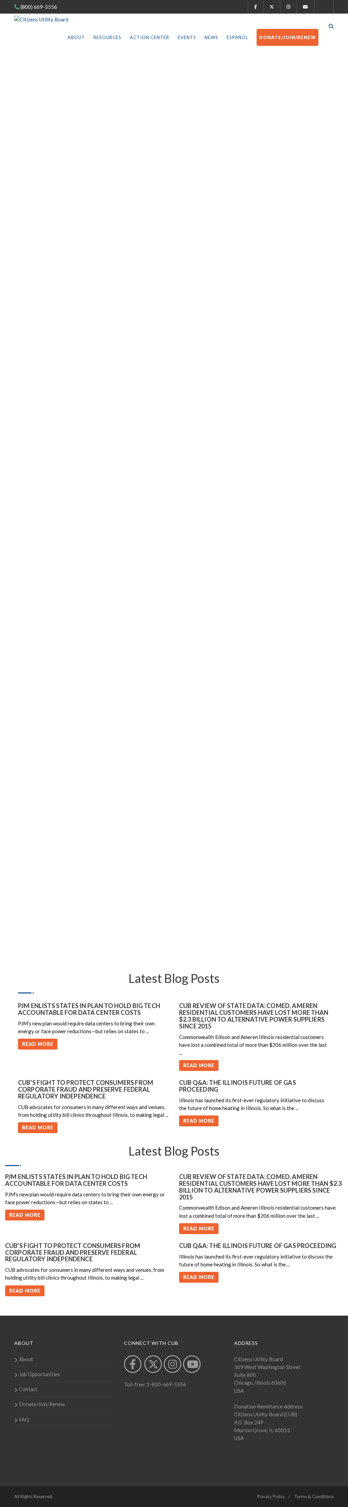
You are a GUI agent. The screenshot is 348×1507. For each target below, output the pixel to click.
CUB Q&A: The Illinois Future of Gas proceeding (237, 1086)
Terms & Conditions (314, 1496)
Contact (28, 1389)
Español (237, 37)
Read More (37, 1044)
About (76, 37)
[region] (174, 182)
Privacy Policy (271, 1496)
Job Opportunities (39, 1374)
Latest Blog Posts (174, 1150)
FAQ (24, 1419)
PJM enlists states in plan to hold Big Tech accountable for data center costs (89, 1009)
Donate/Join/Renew (287, 37)
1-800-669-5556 (165, 1384)
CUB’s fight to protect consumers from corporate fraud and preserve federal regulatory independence (85, 1089)
